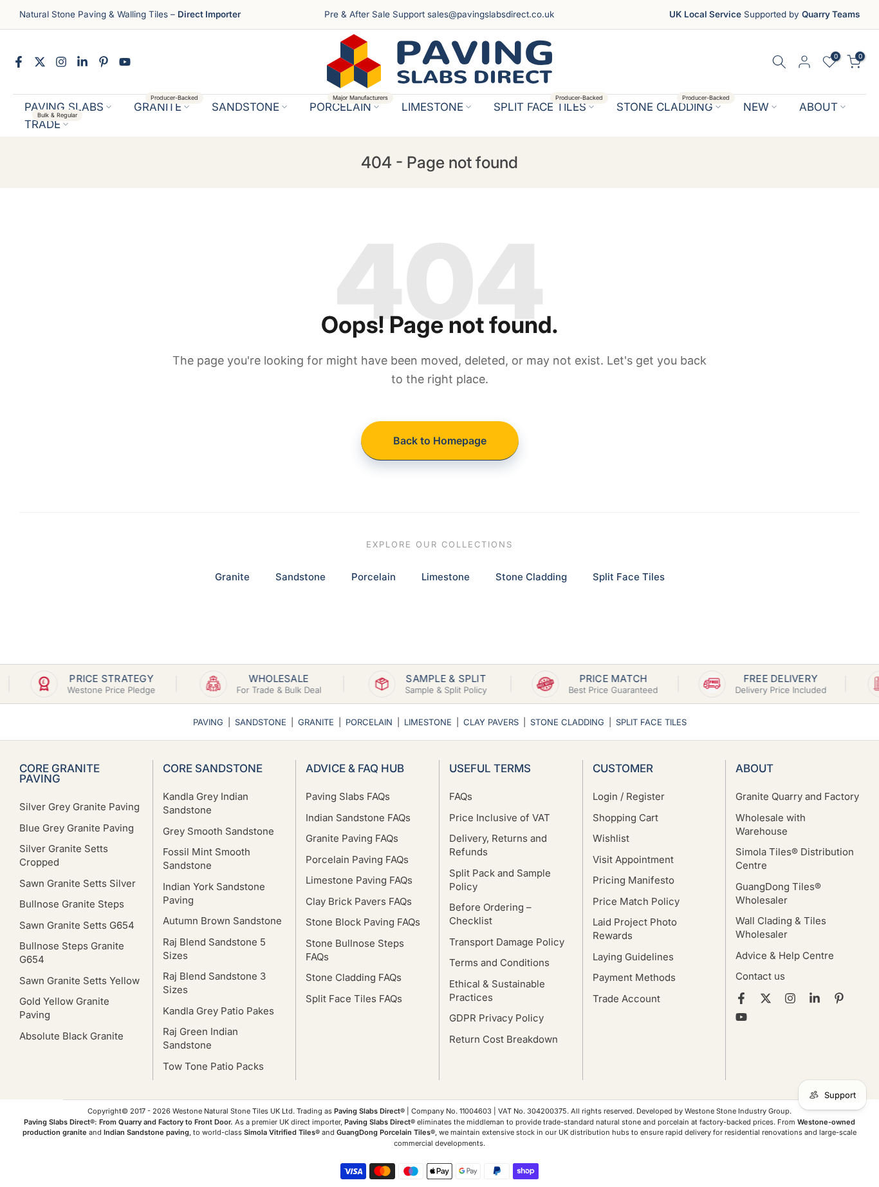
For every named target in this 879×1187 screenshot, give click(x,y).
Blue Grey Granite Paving (76, 828)
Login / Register (629, 796)
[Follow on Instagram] (61, 62)
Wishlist (611, 838)
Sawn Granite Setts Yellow (79, 980)
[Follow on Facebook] (18, 62)
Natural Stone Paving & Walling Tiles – (130, 14)
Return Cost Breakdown (503, 1039)
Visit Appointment (633, 859)
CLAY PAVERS (491, 722)
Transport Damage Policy (506, 942)
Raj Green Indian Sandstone (200, 1038)
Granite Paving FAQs (352, 838)
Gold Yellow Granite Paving (64, 1008)
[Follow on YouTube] (125, 62)
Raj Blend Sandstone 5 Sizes (214, 949)
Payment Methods (634, 977)
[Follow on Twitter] (40, 62)
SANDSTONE (245, 106)
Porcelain (373, 577)
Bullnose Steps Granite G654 (71, 952)
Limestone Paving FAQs (359, 880)
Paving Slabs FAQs (348, 796)
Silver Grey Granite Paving (79, 807)
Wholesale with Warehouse (771, 824)
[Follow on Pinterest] (103, 62)
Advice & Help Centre (785, 955)
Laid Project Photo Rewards (635, 929)
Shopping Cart (625, 818)
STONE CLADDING (673, 106)
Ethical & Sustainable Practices (497, 990)
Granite (232, 577)
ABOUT (818, 106)
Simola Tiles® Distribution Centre (795, 858)
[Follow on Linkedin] (82, 62)
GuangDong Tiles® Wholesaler (778, 893)
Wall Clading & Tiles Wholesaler (781, 927)
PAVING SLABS (64, 106)
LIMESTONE (432, 106)
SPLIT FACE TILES (549, 106)
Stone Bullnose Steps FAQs (355, 950)
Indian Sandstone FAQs (358, 818)
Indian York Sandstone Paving (214, 893)
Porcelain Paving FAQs (357, 859)
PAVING (208, 722)
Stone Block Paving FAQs (363, 922)
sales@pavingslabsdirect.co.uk (490, 14)
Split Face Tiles (629, 577)
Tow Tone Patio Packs (213, 1066)
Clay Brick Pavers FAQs (359, 901)
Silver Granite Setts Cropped (63, 855)
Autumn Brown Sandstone (222, 921)
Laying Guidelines (633, 957)
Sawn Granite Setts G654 (76, 925)
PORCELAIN (349, 106)
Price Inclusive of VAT (499, 818)
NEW (756, 106)
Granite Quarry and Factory (797, 796)
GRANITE (166, 106)
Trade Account (626, 998)
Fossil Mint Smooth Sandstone (206, 858)
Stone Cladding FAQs (354, 977)
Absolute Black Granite (71, 1036)
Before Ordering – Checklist (490, 914)
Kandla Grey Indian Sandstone (205, 803)
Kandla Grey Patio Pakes (218, 1011)
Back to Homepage (439, 440)
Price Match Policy (636, 901)
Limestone (445, 577)
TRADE (51, 123)
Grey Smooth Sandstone (218, 831)
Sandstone (300, 577)
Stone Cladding (531, 577)
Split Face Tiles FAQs (354, 998)
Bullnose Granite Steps (71, 904)
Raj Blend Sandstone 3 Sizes (214, 983)
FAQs (460, 796)
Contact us (760, 976)
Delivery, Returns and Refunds (498, 845)
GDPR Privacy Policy (496, 1018)
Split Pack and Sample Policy (500, 880)
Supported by (764, 14)
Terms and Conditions (499, 962)
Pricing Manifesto (633, 880)
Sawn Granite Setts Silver (77, 883)
